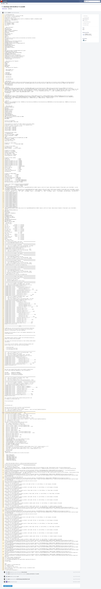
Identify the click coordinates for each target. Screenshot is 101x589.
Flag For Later (86, 23)
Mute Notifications (87, 21)
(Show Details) (24, 572)
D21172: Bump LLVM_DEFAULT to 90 (23, 579)
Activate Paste (86, 17)
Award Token (86, 25)
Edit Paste (85, 15)
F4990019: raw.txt (88, 34)
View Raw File (86, 18)
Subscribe (85, 20)
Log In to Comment (8, 585)
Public (10, 8)
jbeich (9, 12)
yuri (85, 40)
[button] (81, 1)
